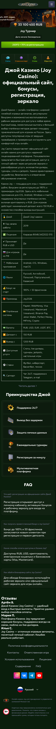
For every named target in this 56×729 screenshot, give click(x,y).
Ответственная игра (36, 652)
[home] (28, 4)
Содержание (23, 666)
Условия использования (19, 659)
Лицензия (45, 659)
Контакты (13, 652)
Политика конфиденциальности (28, 645)
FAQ (38, 666)
